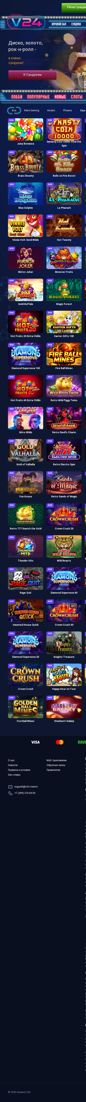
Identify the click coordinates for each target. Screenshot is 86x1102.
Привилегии (53, 770)
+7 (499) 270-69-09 (24, 793)
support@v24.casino (26, 787)
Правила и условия (19, 770)
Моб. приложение (57, 760)
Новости (13, 765)
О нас (11, 760)
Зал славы (14, 775)
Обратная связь (56, 765)
